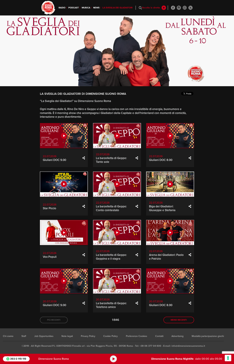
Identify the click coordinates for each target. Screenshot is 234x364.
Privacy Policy (88, 336)
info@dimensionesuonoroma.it (188, 345)
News (96, 7)
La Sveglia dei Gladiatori (117, 7)
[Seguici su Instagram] (179, 8)
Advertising (177, 336)
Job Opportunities (43, 336)
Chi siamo (8, 336)
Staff (23, 336)
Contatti (159, 336)
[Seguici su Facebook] (173, 8)
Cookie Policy (110, 336)
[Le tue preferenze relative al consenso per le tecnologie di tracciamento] (228, 358)
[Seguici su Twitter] (190, 8)
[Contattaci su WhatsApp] (185, 8)
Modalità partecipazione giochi (208, 336)
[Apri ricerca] (140, 7)
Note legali (67, 336)
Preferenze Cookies (136, 336)
